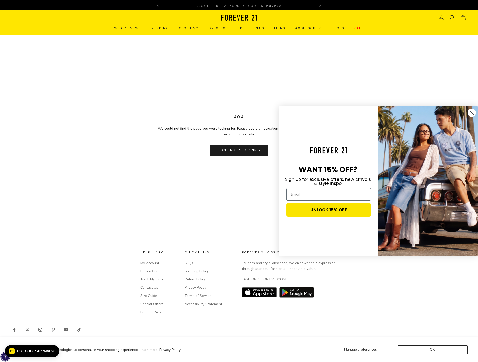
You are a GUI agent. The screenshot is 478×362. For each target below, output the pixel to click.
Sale (359, 28)
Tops (240, 28)
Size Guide (148, 295)
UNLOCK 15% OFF (328, 210)
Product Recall (152, 312)
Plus (259, 28)
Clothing (189, 28)
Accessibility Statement (203, 304)
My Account (149, 263)
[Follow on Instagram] (40, 329)
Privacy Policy (170, 349)
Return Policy (195, 279)
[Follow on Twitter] (27, 329)
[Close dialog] (471, 112)
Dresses (217, 28)
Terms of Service (198, 295)
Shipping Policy (197, 271)
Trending (159, 28)
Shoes (338, 28)
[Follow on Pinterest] (53, 329)
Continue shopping (239, 150)
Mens (279, 28)
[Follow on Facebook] (14, 329)
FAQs (189, 263)
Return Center (151, 271)
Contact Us (149, 287)
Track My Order (152, 279)
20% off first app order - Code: (239, 5)
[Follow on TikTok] (79, 329)
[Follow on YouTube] (66, 329)
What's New (126, 28)
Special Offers (151, 304)
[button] (32, 351)
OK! (432, 349)
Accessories (308, 28)
